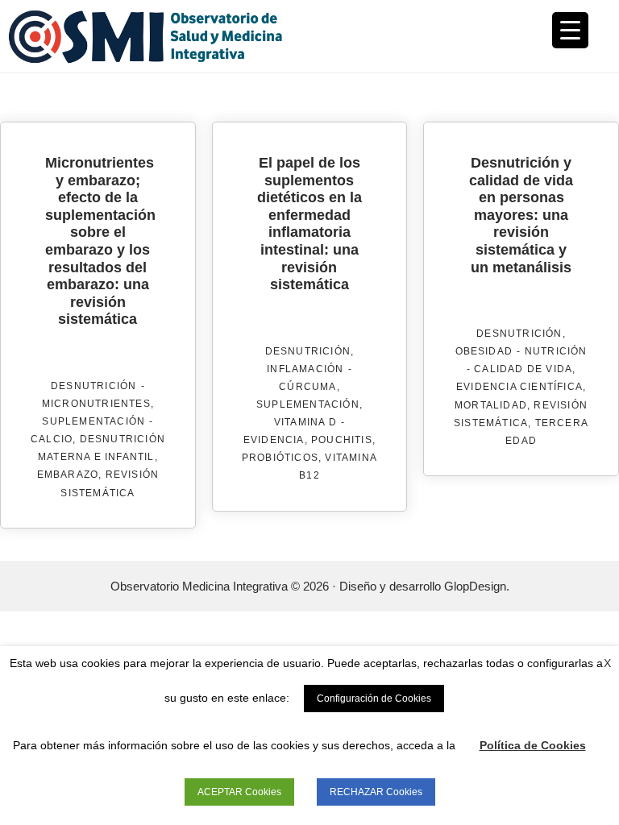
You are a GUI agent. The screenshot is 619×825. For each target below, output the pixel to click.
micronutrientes (96, 403)
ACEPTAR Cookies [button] (239, 792)
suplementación (93, 421)
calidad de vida (523, 369)
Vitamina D (305, 422)
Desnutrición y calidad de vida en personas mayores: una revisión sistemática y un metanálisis (521, 215)
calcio (52, 439)
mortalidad (491, 405)
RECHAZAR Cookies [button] (376, 792)
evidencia (274, 440)
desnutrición (93, 386)
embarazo (68, 474)
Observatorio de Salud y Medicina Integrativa (159, 36)
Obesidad (484, 351)
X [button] (607, 663)
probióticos (280, 457)
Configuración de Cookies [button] (374, 698)
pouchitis (341, 440)
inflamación (305, 369)
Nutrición (556, 351)
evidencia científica (519, 386)
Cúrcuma (307, 386)
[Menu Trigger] (570, 30)
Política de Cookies (533, 745)
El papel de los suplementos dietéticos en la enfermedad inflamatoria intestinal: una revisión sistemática (309, 223)
